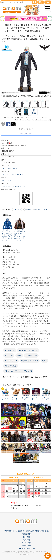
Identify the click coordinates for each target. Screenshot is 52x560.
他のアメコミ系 (41, 209)
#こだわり (9, 355)
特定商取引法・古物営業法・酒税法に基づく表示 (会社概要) (26, 531)
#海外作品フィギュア (29, 361)
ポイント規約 (26, 543)
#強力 (44, 361)
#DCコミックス (11, 361)
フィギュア (17, 209)
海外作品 (28, 209)
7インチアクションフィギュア (13, 174)
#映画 (19, 355)
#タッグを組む (10, 366)
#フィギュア (10, 350)
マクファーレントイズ (10, 168)
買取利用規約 (26, 546)
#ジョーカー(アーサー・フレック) (18, 371)
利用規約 (26, 540)
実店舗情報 (26, 534)
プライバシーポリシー (26, 549)
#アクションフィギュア (28, 350)
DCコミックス (7, 180)
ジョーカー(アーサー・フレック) (14, 186)
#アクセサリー (31, 355)
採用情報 (26, 537)
